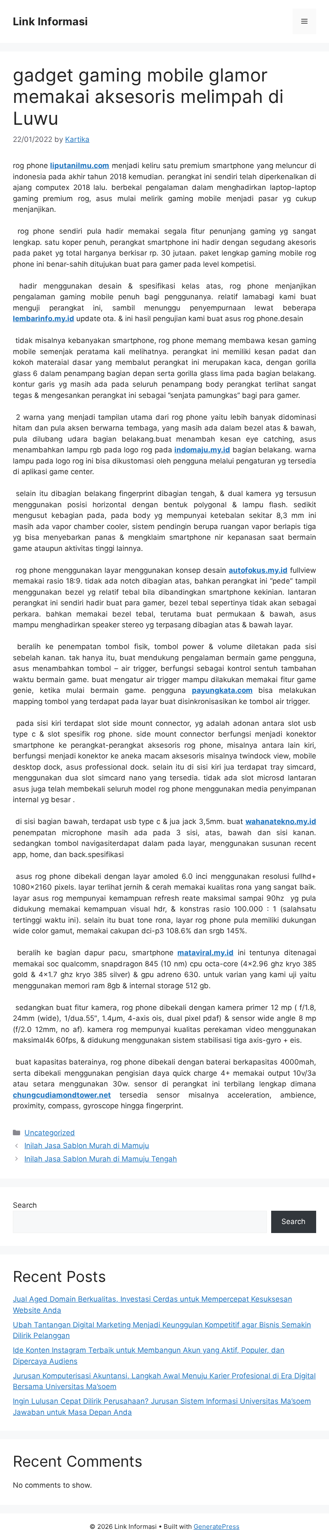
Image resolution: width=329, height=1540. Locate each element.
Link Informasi (50, 21)
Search (25, 1205)
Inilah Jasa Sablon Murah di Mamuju (86, 1145)
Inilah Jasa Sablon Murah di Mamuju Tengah (100, 1159)
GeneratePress (216, 1526)
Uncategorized (49, 1132)
